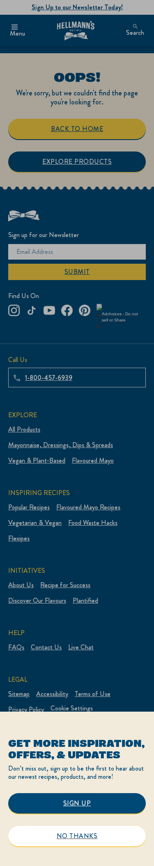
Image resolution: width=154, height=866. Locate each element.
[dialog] (77, 789)
